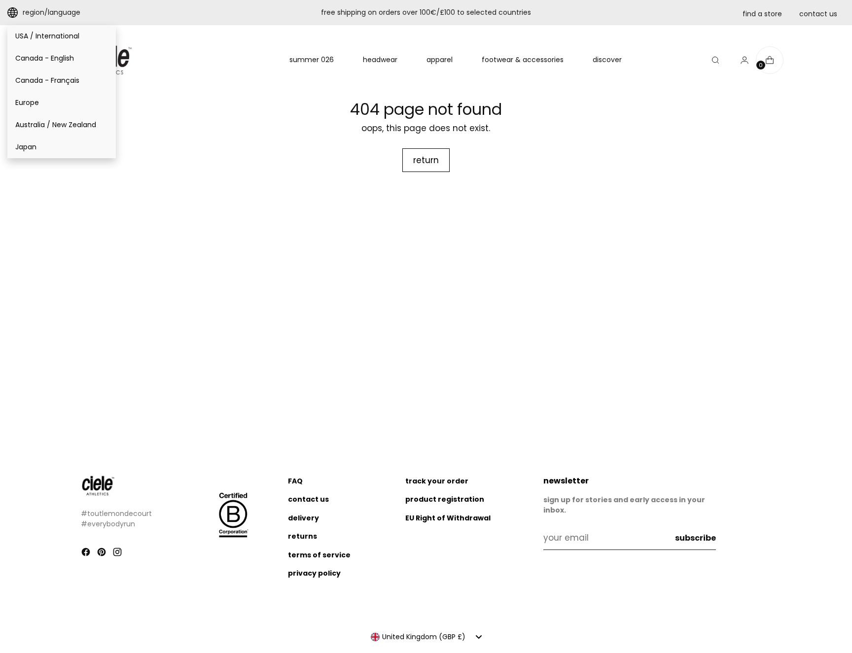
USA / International (47, 36)
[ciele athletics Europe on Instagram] (118, 554)
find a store (762, 14)
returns (302, 536)
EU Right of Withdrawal (448, 518)
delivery (303, 518)
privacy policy (314, 573)
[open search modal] (715, 60)
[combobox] (426, 637)
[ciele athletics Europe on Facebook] (87, 554)
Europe (27, 102)
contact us (818, 14)
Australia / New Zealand (55, 125)
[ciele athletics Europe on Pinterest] (102, 554)
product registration (444, 499)
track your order (436, 481)
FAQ (295, 481)
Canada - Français (47, 80)
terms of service (319, 555)
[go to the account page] (740, 60)
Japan (25, 147)
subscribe (695, 538)
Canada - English (44, 58)
